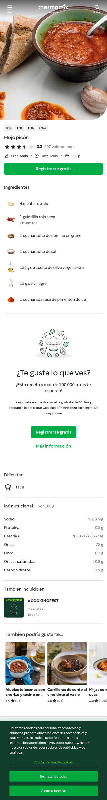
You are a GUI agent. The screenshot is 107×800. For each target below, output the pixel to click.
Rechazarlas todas (53, 776)
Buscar (97, 12)
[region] (53, 760)
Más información (53, 446)
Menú (10, 12)
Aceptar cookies (53, 791)
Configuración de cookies (53, 762)
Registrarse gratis (54, 168)
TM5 (31, 128)
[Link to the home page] (53, 9)
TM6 (20, 128)
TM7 (8, 128)
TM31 (43, 128)
